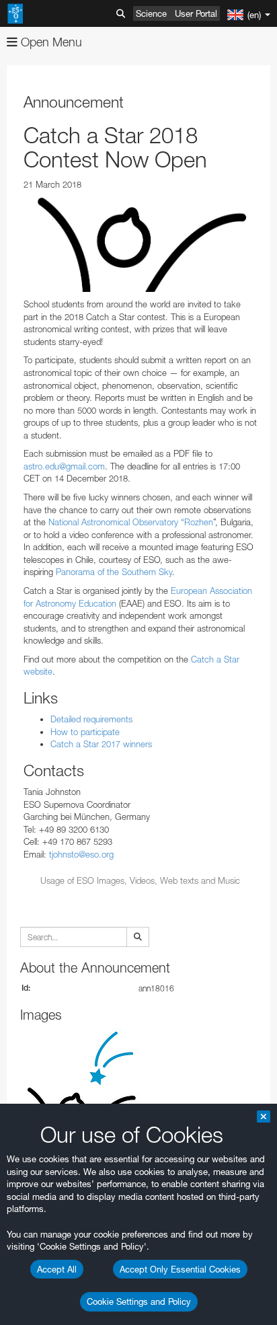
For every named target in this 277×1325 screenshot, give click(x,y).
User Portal (196, 13)
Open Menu (49, 42)
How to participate (85, 731)
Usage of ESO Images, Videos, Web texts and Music (140, 880)
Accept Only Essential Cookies (180, 1269)
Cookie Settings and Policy (139, 1301)
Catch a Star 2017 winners (101, 744)
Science (151, 13)
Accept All (57, 1269)
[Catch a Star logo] (140, 244)
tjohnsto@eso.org (81, 854)
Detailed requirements (91, 719)
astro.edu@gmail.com (64, 466)
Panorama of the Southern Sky (112, 571)
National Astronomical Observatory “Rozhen (129, 522)
